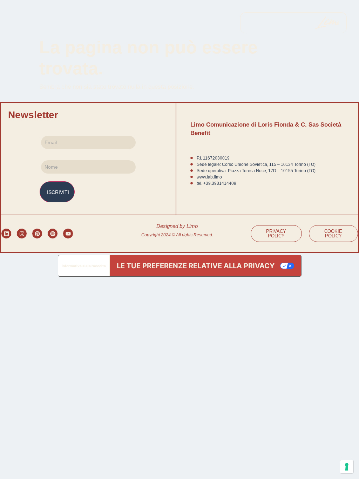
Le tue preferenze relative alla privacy (196, 266)
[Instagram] (21, 233)
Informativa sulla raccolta (84, 266)
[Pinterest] (37, 233)
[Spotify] (52, 233)
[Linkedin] (6, 233)
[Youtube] (68, 233)
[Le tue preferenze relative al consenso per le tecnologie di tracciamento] (346, 466)
